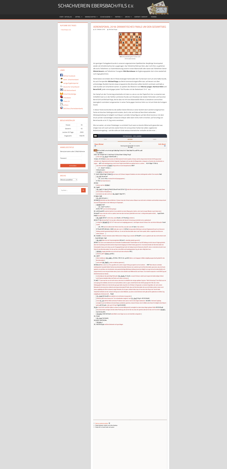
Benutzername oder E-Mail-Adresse (72, 151)
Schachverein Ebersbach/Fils (96, 5)
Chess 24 (66, 101)
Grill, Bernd (162, 144)
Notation (130, 139)
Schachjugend (105, 17)
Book (105, 139)
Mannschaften (90, 17)
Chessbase (67, 98)
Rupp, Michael (99, 144)
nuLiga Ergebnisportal (70, 83)
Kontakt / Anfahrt (140, 17)
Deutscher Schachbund (71, 87)
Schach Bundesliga (69, 94)
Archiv (127, 17)
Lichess (65, 105)
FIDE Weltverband (69, 90)
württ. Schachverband (70, 80)
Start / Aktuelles (65, 17)
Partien (118, 17)
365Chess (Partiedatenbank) (73, 108)
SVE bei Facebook (69, 76)
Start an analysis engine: (101, 423)
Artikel (77, 17)
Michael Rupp (113, 29)
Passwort (63, 158)
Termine (154, 17)
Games (154, 139)
